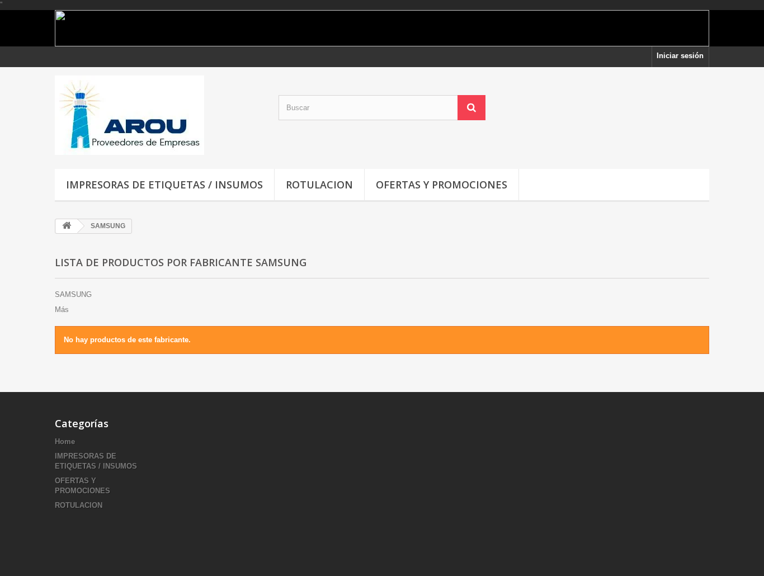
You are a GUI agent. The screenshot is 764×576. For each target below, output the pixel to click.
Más (62, 309)
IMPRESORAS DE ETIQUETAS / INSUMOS (164, 184)
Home (65, 441)
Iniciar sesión (680, 55)
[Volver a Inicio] (66, 226)
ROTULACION (319, 184)
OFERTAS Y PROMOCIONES (441, 184)
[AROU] (158, 115)
